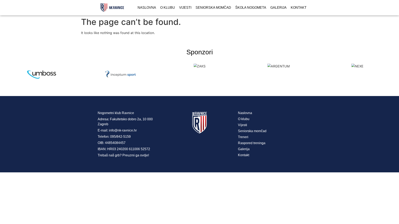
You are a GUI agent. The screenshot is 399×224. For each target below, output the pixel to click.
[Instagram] (199, 144)
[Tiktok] (216, 144)
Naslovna (147, 7)
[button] (6, 74)
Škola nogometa (250, 7)
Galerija (278, 7)
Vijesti (185, 7)
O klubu (167, 7)
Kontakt (299, 7)
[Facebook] (183, 144)
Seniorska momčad (213, 7)
